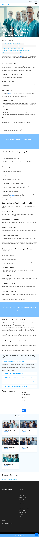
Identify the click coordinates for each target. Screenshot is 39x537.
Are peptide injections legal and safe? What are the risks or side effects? (18, 377)
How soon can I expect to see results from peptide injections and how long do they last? (19, 381)
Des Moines (4, 479)
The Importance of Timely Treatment (9, 50)
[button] (36, 3)
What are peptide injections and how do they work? (14, 361)
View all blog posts (6, 395)
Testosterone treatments (9, 447)
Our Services (22, 501)
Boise (13, 478)
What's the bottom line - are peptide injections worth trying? (16, 386)
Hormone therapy (5, 4)
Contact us (22, 495)
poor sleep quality (21, 186)
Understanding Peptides (7, 43)
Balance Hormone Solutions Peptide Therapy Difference (13, 48)
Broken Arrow (4, 478)
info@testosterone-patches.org (32, 1)
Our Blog (22, 514)
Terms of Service (23, 497)
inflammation (10, 93)
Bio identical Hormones (9, 430)
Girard (9, 478)
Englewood (10, 479)
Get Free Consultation (19, 143)
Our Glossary (22, 493)
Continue (24, 410)
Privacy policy (22, 499)
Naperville (22, 478)
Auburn (27, 478)
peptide (21, 56)
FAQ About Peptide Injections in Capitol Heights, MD (12, 52)
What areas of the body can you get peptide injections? (15, 373)
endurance (12, 195)
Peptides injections (8, 464)
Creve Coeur (17, 478)
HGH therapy (25, 447)
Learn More (6, 431)
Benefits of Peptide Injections (18, 43)
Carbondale (15, 479)
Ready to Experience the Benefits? (23, 50)
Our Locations (22, 516)
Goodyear (31, 478)
